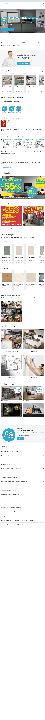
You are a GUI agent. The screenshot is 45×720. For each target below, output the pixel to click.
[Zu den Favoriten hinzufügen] (11, 74)
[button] (22, 450)
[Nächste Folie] (43, 82)
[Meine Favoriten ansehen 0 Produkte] (41, 3)
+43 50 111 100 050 (26, 57)
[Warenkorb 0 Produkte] (43, 3)
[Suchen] (2, 6)
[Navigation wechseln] (2, 3)
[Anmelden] (38, 3)
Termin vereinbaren (28, 162)
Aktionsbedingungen (29, 197)
